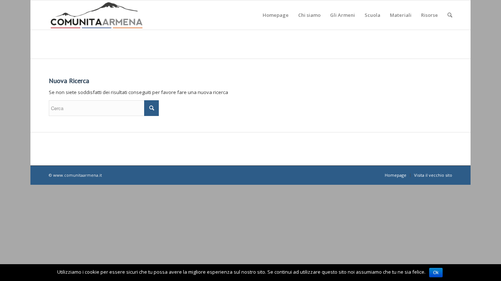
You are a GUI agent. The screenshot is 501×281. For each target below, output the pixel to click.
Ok (436, 272)
